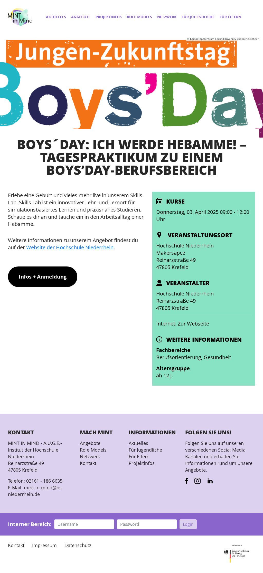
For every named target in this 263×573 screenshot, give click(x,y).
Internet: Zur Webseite (182, 323)
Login (188, 524)
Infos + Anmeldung (43, 276)
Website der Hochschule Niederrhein (70, 247)
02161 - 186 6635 (44, 481)
